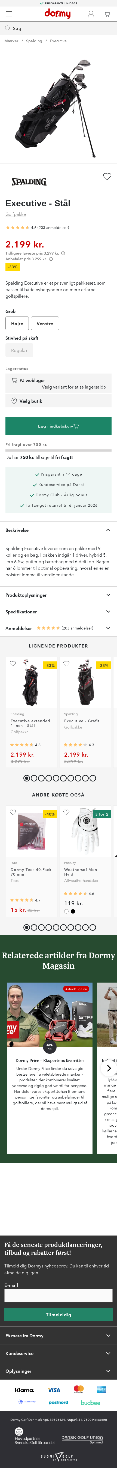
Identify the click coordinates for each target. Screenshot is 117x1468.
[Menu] (9, 14)
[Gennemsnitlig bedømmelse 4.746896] (22, 900)
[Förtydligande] (63, 253)
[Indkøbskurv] (107, 14)
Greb (10, 311)
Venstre (45, 323)
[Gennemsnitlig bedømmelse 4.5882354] (22, 744)
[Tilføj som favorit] (107, 176)
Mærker (11, 40)
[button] (33, 777)
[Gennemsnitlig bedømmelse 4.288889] (75, 744)
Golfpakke (15, 214)
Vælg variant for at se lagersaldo (74, 387)
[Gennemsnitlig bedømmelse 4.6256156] (17, 227)
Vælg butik (31, 401)
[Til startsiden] (57, 13)
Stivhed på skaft (21, 338)
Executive (58, 40)
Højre (17, 323)
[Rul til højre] (109, 1068)
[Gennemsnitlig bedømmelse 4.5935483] (75, 893)
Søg (17, 28)
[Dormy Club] (91, 14)
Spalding (34, 40)
